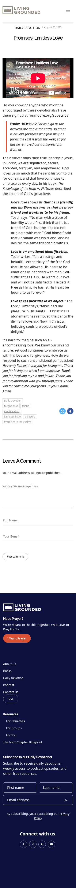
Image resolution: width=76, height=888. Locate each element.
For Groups (14, 728)
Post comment (15, 556)
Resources (10, 714)
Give (11, 699)
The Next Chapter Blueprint (22, 742)
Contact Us (10, 692)
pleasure (30, 416)
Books (7, 671)
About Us (9, 664)
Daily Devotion (28, 28)
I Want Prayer (17, 638)
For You (11, 735)
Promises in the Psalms (17, 422)
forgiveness (11, 406)
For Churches (15, 721)
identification (11, 411)
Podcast (8, 685)
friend (25, 406)
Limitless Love (12, 416)
